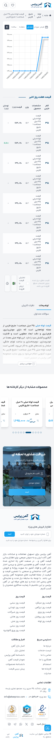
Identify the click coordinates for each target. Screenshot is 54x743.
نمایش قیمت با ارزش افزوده (22, 283)
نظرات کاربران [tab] (28, 305)
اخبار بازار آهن (18, 646)
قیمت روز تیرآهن (43, 607)
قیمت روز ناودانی (16, 607)
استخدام (47, 664)
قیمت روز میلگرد (43, 603)
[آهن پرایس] (27, 517)
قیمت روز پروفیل (43, 616)
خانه (46, 15)
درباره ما (47, 646)
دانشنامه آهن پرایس (14, 655)
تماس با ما (46, 655)
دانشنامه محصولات (15, 664)
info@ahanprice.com (14, 697)
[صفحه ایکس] (26, 724)
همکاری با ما (45, 659)
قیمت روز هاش (17, 616)
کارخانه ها (46, 668)
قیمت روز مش (18, 621)
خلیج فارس (30, 15)
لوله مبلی (39, 15)
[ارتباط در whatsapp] (20, 724)
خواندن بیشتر (26, 363)
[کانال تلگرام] (15, 724)
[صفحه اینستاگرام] (32, 724)
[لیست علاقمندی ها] (13, 5)
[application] (27, 57)
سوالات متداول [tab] (41, 314)
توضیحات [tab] (44, 305)
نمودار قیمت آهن (16, 659)
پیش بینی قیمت (17, 668)
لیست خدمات (44, 650)
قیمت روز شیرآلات (16, 612)
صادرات (47, 673)
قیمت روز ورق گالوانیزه (14, 630)
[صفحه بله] (9, 724)
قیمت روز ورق (44, 612)
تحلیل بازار (20, 650)
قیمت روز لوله (44, 621)
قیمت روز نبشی (17, 603)
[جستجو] (6, 5)
